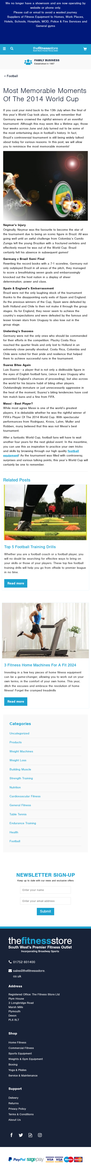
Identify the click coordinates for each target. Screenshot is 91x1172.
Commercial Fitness (21, 1048)
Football (15, 841)
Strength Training (21, 778)
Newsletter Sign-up (45, 876)
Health (14, 832)
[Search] (12, 49)
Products (16, 742)
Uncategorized (19, 733)
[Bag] (85, 49)
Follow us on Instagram (40, 1135)
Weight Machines (21, 751)
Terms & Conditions (21, 1114)
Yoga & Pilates (17, 1070)
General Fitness (20, 805)
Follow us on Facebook (11, 1135)
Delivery (13, 1098)
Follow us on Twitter (20, 1135)
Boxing (13, 1064)
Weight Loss (18, 760)
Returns (13, 1103)
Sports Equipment (20, 1053)
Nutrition (15, 787)
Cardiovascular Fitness (25, 796)
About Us (14, 1120)
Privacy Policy (17, 1109)
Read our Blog (30, 1135)
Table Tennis (18, 814)
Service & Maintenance (22, 1075)
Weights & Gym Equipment (25, 1059)
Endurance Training (23, 823)
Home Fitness (17, 1042)
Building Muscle (20, 769)
